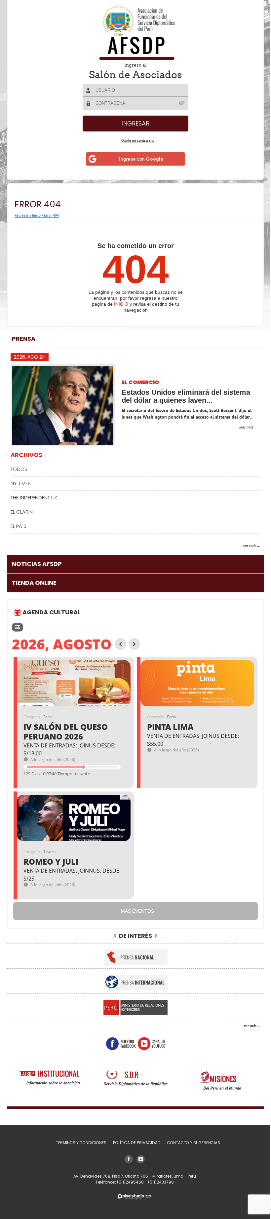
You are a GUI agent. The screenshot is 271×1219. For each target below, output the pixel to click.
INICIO (119, 304)
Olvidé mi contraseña (135, 140)
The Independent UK (34, 497)
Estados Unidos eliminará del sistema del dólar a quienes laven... (186, 396)
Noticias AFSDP (37, 564)
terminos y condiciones (78, 1142)
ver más (245, 1026)
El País (18, 526)
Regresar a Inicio (28, 215)
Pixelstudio (132, 1196)
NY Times (21, 483)
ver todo (245, 545)
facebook (118, 1043)
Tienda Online (34, 583)
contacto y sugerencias (191, 1142)
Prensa (23, 338)
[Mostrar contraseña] (179, 103)
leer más (241, 427)
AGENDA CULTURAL (51, 612)
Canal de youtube (149, 1043)
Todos (19, 469)
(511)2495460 (128, 1182)
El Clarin (22, 511)
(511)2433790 (158, 1182)
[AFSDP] (133, 32)
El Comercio (140, 382)
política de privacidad (134, 1142)
